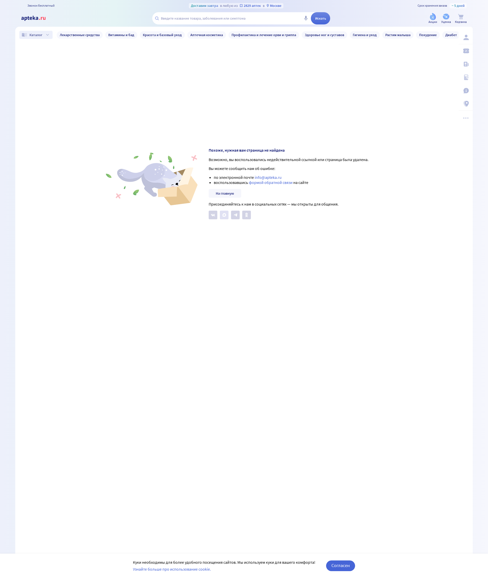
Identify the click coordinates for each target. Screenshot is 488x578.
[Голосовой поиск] (306, 18)
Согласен (340, 565)
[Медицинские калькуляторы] (466, 77)
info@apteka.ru (268, 177)
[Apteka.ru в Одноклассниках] (246, 215)
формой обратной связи (271, 182)
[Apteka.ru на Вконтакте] (213, 215)
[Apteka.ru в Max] (224, 215)
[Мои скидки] (466, 50)
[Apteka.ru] (37, 18)
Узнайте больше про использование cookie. (172, 569)
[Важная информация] (466, 90)
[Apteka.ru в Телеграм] (235, 215)
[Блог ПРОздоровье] (466, 64)
